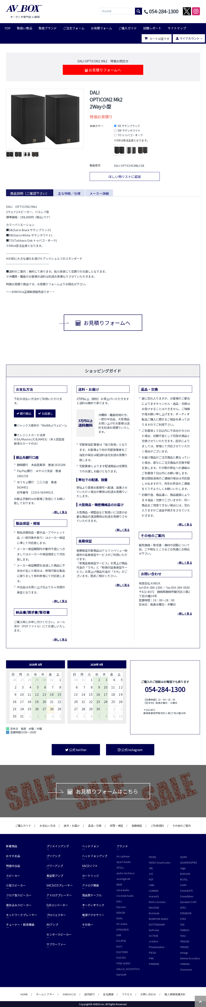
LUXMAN (153, 891)
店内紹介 (89, 994)
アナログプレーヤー (59, 895)
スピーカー (13, 876)
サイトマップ (177, 28)
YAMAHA (185, 964)
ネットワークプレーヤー (21, 915)
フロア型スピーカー (19, 895)
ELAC (119, 946)
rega (182, 868)
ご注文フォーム (73, 28)
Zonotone (186, 969)
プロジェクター (56, 915)
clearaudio (122, 890)
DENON (120, 912)
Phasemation (156, 947)
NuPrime (154, 930)
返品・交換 (94, 826)
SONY (183, 885)
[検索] (138, 11)
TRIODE (184, 947)
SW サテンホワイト (129, 130)
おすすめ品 (13, 856)
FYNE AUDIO (123, 963)
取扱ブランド (48, 28)
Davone (121, 907)
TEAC (183, 936)
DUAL (119, 918)
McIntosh (154, 913)
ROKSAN (185, 874)
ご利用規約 (157, 826)
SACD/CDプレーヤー (59, 885)
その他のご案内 (181, 826)
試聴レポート (152, 28)
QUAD (183, 857)
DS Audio (121, 924)
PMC (151, 958)
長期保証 (137, 826)
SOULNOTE (186, 891)
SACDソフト (90, 866)
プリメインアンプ (57, 846)
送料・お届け (71, 826)
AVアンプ (52, 924)
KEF (151, 879)
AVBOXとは (69, 994)
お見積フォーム (101, 28)
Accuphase (123, 856)
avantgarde (123, 879)
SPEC (183, 907)
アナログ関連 (90, 885)
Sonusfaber (187, 896)
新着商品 (11, 846)
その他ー (87, 924)
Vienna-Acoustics (190, 958)
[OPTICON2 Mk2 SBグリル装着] (44, 118)
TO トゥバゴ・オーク (130, 135)
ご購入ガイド (127, 28)
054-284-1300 (165, 689)
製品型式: (95, 165)
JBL (151, 868)
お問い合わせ (148, 994)
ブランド (122, 846)
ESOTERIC (122, 952)
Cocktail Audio (125, 896)
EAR (118, 935)
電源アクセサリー (93, 915)
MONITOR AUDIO (158, 919)
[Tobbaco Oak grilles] (142, 150)
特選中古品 (13, 866)
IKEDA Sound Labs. (160, 862)
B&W (119, 884)
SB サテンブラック (129, 126)
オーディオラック (93, 905)
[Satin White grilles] (131, 150)
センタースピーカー (59, 934)
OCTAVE (153, 936)
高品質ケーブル (92, 895)
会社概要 (108, 994)
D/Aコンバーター (57, 905)
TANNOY (185, 930)
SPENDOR (186, 913)
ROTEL (184, 879)
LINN (151, 885)
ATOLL (120, 867)
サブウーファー (56, 944)
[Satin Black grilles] (119, 150)
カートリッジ (90, 876)
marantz (154, 896)
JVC (151, 874)
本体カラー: (96, 126)
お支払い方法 (47, 826)
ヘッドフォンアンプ (94, 856)
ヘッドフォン (90, 846)
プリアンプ (53, 856)
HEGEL (152, 857)
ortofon (153, 941)
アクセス (127, 994)
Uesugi (184, 952)
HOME (24, 994)
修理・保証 (116, 826)
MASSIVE (154, 907)
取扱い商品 (24, 28)
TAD (182, 924)
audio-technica (125, 873)
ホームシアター (45, 994)
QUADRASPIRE (188, 862)
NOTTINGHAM (157, 924)
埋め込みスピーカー (19, 905)
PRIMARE (154, 964)
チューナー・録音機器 (20, 924)
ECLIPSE (121, 941)
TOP (7, 28)
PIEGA (152, 952)
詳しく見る (60, 512)
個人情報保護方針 (174, 994)
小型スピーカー (16, 885)
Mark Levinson (157, 902)
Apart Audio (123, 862)
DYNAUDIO (122, 929)
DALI (119, 901)
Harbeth (121, 974)
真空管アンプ (54, 876)
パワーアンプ (54, 866)
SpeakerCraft (188, 902)
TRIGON (184, 941)
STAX (183, 919)
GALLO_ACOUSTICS (128, 969)
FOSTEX (121, 958)
